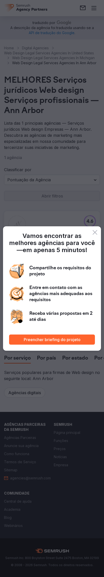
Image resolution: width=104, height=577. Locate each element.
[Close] (95, 232)
